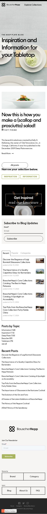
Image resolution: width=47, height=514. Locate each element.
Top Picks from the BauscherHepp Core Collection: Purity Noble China (21, 385)
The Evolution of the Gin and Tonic (15, 395)
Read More (6, 154)
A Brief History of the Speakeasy (14, 408)
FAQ (38, 491)
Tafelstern (7, 341)
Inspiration (8, 333)
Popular (15, 253)
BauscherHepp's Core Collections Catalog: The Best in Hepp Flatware (23, 370)
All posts (15, 165)
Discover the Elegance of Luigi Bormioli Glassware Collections (21, 356)
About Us (23, 491)
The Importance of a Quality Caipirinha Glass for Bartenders (21, 363)
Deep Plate (8, 336)
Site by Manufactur (29, 506)
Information (8, 330)
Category (34, 477)
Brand (12, 477)
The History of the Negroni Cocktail (15, 404)
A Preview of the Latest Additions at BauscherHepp (22, 399)
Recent (6, 253)
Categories (26, 253)
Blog (9, 491)
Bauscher (7, 338)
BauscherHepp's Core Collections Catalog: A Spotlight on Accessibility (23, 377)
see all (4, 344)
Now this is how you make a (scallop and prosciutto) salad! (21, 120)
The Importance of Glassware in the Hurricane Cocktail (23, 390)
